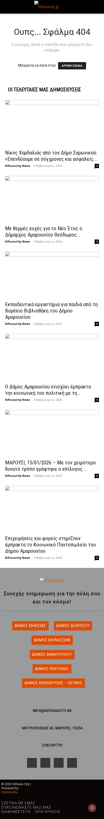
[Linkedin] (59, 763)
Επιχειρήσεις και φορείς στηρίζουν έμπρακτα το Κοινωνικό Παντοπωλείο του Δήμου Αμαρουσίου (50, 544)
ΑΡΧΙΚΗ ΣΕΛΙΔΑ (72, 65)
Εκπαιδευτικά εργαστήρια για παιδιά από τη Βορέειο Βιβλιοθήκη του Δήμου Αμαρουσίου (51, 310)
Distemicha (9, 792)
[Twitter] (72, 763)
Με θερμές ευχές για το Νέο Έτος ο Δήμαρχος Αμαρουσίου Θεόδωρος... (43, 231)
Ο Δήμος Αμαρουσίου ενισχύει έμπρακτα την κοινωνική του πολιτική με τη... (48, 390)
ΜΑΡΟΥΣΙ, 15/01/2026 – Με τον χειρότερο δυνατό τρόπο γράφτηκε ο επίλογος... (50, 466)
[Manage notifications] (92, 808)
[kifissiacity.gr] (52, 580)
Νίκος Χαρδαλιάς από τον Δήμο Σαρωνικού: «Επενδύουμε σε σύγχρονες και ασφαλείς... (51, 156)
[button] (9, 7)
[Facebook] (32, 763)
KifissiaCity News (17, 166)
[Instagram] (45, 763)
